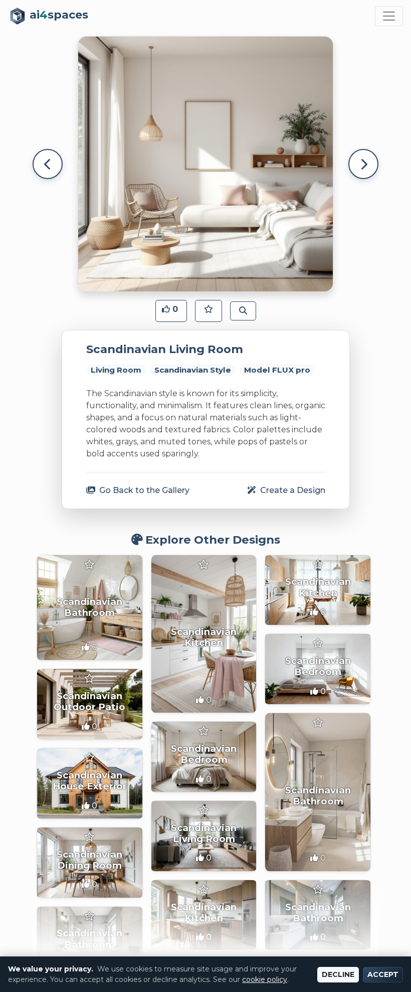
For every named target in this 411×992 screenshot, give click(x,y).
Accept (382, 974)
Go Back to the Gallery (143, 490)
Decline (338, 974)
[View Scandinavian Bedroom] (317, 669)
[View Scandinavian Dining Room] (89, 863)
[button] (171, 311)
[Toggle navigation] (389, 16)
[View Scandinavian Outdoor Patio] (89, 704)
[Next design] (363, 164)
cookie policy (264, 979)
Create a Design (291, 490)
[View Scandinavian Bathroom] (89, 607)
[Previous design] (48, 164)
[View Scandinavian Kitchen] (204, 634)
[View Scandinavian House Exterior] (89, 783)
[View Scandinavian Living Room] (204, 836)
